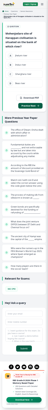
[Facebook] (11, 367)
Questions (14, 11)
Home (7, 11)
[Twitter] (17, 367)
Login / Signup (30, 4)
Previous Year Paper (10, 14)
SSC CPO (11, 289)
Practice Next (28, 105)
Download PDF (31, 97)
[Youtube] (24, 367)
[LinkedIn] (36, 367)
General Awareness (26, 11)
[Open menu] (42, 4)
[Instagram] (30, 367)
